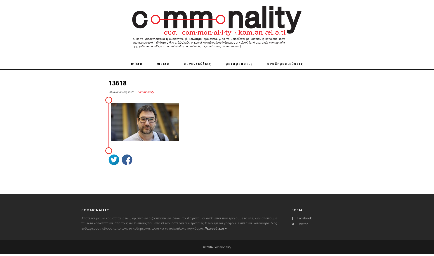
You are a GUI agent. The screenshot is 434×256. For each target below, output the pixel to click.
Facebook (304, 218)
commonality (146, 92)
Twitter (302, 224)
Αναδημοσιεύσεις (285, 63)
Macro (163, 63)
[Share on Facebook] (127, 160)
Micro (136, 63)
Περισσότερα (216, 228)
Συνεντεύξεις (197, 63)
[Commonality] (217, 50)
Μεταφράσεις (239, 63)
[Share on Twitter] (113, 160)
